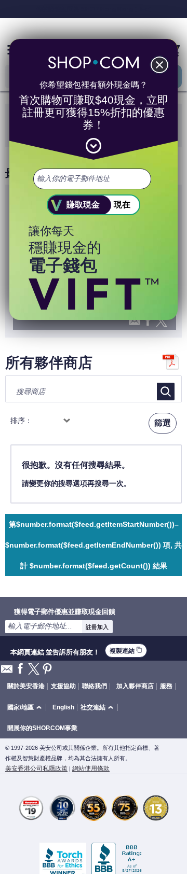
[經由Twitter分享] (33, 669)
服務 (166, 686)
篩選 (162, 422)
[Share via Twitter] (161, 321)
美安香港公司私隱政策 (36, 768)
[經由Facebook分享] (20, 669)
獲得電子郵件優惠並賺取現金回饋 (64, 611)
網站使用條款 (91, 768)
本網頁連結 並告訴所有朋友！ (55, 651)
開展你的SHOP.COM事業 (42, 728)
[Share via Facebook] (148, 321)
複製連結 (126, 650)
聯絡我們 (94, 686)
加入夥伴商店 (135, 686)
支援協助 (63, 686)
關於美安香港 (26, 686)
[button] (26, 708)
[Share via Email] (134, 323)
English (63, 707)
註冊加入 (97, 627)
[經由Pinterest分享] (47, 669)
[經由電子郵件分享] (6, 671)
